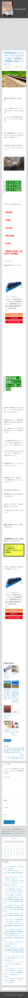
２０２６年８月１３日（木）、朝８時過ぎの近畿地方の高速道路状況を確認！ (14, 915)
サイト (5, 814)
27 (14, 854)
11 (8, 849)
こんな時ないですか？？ (15, 674)
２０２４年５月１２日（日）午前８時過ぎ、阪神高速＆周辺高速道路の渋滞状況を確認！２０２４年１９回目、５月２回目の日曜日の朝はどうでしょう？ (15, 695)
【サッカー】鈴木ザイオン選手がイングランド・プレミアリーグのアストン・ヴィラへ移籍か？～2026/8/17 (14, 893)
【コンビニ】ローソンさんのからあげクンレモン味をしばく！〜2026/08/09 (14, 944)
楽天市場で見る (14, 318)
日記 (9, 740)
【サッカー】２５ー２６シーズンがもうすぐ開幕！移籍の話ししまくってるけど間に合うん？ (14, 958)
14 (17, 849)
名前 (5, 800)
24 (5, 854)
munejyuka (16, 67)
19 (11, 851)
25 (8, 854)
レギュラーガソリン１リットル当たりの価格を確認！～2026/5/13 (15, 732)
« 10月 (5, 856)
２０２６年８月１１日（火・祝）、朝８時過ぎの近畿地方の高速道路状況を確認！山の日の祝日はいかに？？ (14, 931)
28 (17, 854)
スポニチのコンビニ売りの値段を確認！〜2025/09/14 (7, 716)
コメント (6, 777)
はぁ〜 (13, 713)
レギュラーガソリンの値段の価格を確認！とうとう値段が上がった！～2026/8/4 (14, 974)
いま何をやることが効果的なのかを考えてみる (7, 731)
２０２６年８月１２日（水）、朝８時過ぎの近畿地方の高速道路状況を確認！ (14, 925)
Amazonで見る (14, 314)
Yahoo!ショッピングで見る (14, 321)
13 (14, 849)
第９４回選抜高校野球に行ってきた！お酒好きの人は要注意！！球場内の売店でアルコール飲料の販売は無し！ (7, 694)
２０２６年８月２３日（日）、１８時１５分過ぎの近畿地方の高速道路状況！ (14, 872)
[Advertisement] (14, 33)
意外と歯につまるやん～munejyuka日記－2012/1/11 (7, 676)
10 (5, 849)
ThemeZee (20, 995)
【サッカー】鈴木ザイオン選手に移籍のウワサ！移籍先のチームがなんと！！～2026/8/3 (14, 980)
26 (11, 854)
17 (5, 851)
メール (6, 807)
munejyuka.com (20, 9)
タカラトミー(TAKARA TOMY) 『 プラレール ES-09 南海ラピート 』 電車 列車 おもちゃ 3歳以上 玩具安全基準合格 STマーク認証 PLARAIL (13, 303)
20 (14, 851)
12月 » (9, 856)
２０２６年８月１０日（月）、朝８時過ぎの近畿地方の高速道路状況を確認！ (14, 938)
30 (22, 854)
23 (22, 851)
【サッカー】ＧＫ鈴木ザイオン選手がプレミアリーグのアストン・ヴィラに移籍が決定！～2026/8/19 (14, 883)
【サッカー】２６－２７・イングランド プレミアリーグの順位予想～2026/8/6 (14, 964)
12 (11, 849)
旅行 (6, 740)
